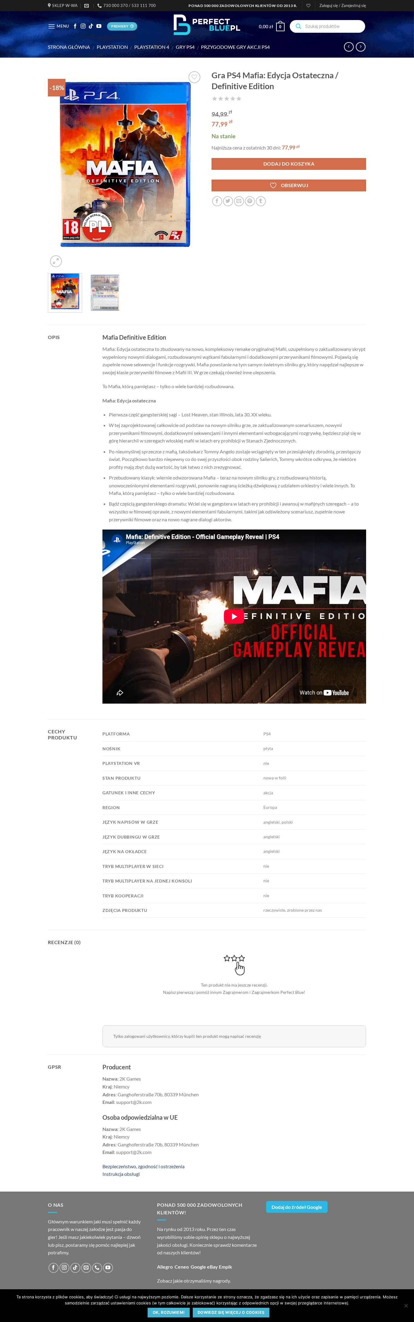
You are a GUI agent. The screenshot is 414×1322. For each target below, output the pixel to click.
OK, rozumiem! (169, 1312)
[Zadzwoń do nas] (97, 1268)
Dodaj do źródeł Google (297, 1207)
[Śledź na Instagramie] (83, 26)
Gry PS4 (185, 47)
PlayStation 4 (151, 47)
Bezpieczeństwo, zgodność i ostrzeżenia (143, 1166)
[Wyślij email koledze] (239, 201)
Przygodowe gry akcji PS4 (235, 47)
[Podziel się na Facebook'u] (217, 201)
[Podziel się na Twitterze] (228, 201)
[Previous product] (360, 47)
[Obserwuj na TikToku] (90, 26)
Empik (225, 1267)
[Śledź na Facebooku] (75, 26)
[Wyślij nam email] (86, 1268)
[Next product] (348, 47)
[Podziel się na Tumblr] (261, 201)
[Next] (191, 169)
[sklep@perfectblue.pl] (87, 6)
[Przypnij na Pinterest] (250, 201)
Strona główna (69, 47)
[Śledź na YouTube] (98, 26)
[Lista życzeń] (308, 5)
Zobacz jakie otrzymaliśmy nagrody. (194, 1280)
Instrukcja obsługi (121, 1174)
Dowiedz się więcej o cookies (231, 1312)
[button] (342, 5)
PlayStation (112, 47)
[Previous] (58, 169)
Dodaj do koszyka (288, 164)
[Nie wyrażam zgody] (405, 1307)
